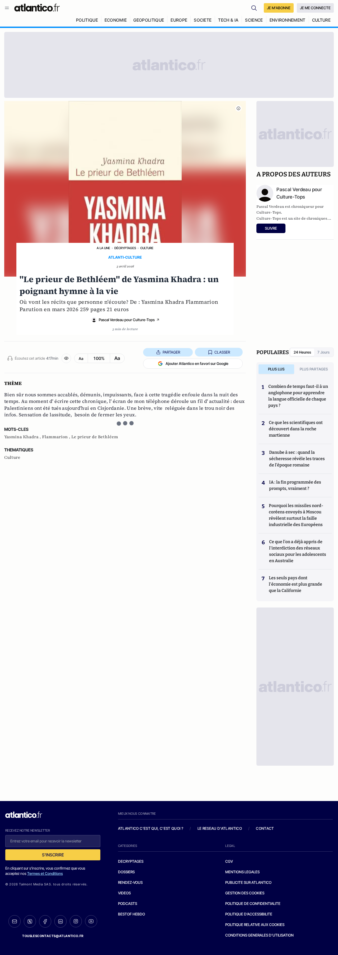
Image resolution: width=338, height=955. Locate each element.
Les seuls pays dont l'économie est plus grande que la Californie (295, 584)
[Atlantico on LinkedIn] (60, 921)
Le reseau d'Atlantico (220, 828)
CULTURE (321, 20)
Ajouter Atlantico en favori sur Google (197, 363)
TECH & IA (228, 20)
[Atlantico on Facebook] (45, 921)
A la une (103, 248)
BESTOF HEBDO (131, 914)
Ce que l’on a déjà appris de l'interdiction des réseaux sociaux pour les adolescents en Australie (297, 551)
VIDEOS (124, 893)
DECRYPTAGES (130, 861)
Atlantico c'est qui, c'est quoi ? (151, 828)
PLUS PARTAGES (314, 369)
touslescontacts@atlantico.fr (52, 936)
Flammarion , (56, 437)
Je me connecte (315, 8)
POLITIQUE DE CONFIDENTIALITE (252, 903)
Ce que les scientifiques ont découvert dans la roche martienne (296, 429)
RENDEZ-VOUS (130, 882)
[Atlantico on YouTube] (91, 921)
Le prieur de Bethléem (94, 437)
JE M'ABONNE (278, 8)
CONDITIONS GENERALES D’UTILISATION (259, 935)
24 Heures (302, 352)
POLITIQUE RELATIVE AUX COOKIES (254, 924)
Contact (265, 828)
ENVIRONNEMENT (288, 20)
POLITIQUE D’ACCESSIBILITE (248, 914)
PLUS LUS (276, 369)
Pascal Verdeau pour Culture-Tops (127, 319)
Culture (146, 248)
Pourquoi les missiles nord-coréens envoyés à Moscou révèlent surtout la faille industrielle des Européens (296, 515)
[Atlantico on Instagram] (76, 921)
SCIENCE (254, 20)
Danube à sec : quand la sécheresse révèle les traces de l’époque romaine (297, 458)
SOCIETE (203, 20)
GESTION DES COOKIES (244, 893)
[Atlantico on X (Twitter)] (30, 921)
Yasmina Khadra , (23, 437)
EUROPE (179, 20)
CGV (229, 861)
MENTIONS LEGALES (242, 872)
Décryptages (125, 248)
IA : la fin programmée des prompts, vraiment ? (295, 485)
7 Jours (323, 352)
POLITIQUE (87, 20)
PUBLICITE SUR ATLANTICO (248, 882)
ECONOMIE (116, 20)
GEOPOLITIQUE (148, 20)
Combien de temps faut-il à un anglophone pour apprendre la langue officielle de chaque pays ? (298, 396)
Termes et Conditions (45, 873)
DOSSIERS (126, 872)
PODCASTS (127, 903)
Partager (171, 352)
